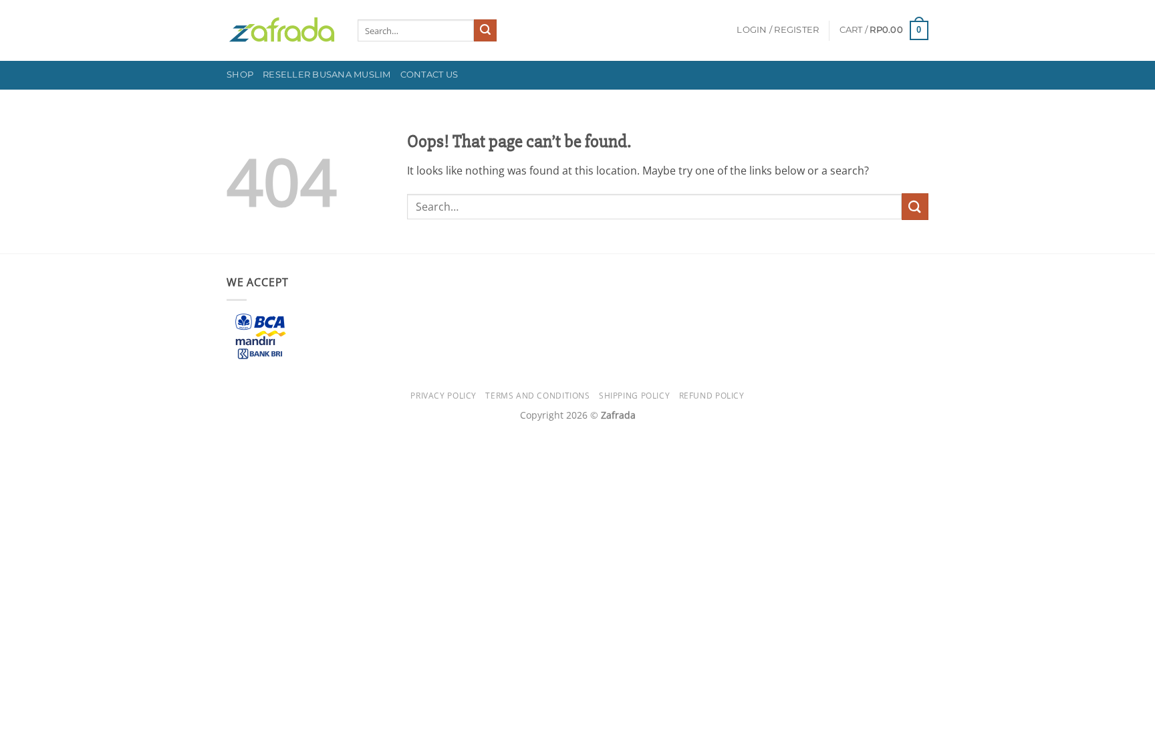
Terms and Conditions (537, 395)
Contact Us (429, 75)
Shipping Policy (634, 395)
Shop (240, 75)
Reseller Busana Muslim (327, 75)
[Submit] (485, 30)
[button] (778, 30)
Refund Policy (712, 395)
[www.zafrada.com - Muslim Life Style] (282, 30)
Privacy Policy (443, 395)
